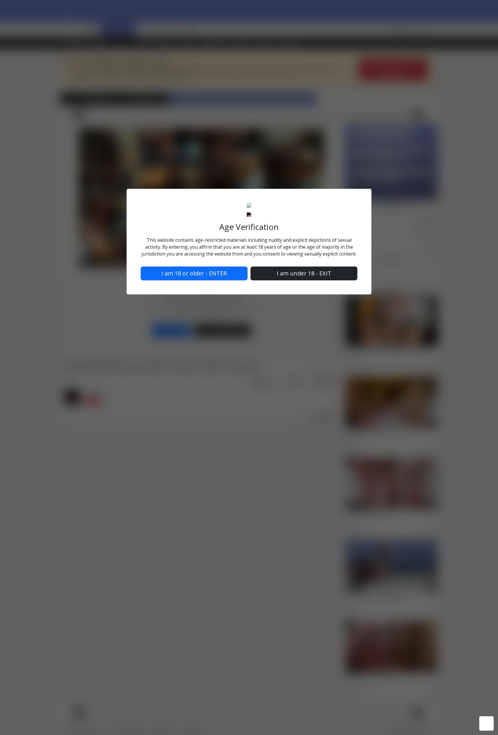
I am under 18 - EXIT (304, 273)
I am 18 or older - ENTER (194, 273)
